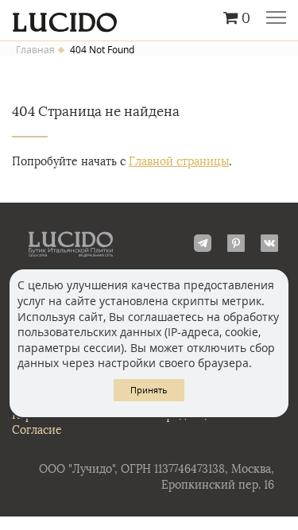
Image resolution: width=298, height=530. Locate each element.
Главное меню (276, 19)
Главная (35, 50)
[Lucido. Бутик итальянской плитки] (149, 18)
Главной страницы (179, 161)
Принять (149, 390)
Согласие (37, 430)
